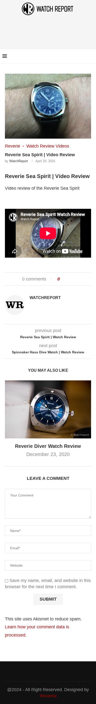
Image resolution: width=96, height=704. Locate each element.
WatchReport (18, 161)
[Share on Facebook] (65, 279)
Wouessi (48, 695)
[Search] (91, 56)
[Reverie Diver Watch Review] (48, 409)
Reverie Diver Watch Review (48, 446)
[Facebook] (78, 56)
